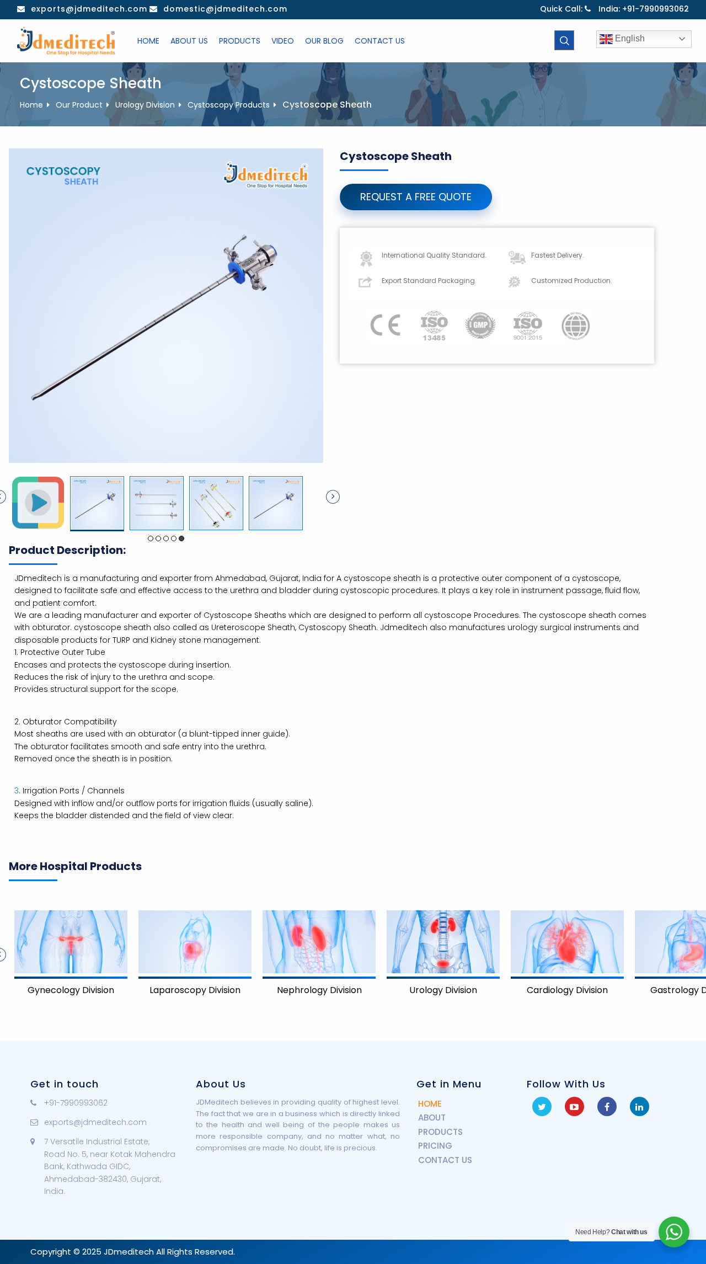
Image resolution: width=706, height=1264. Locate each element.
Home (31, 104)
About (432, 1117)
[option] (38, 502)
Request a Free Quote (416, 197)
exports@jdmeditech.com (89, 8)
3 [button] (166, 538)
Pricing (435, 1145)
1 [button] (150, 538)
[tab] (38, 502)
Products (440, 1132)
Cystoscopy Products (229, 104)
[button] (333, 497)
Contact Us (445, 1160)
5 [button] (181, 538)
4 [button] (173, 538)
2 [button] (158, 538)
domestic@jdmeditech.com (225, 8)
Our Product (79, 104)
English (629, 38)
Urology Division (145, 104)
